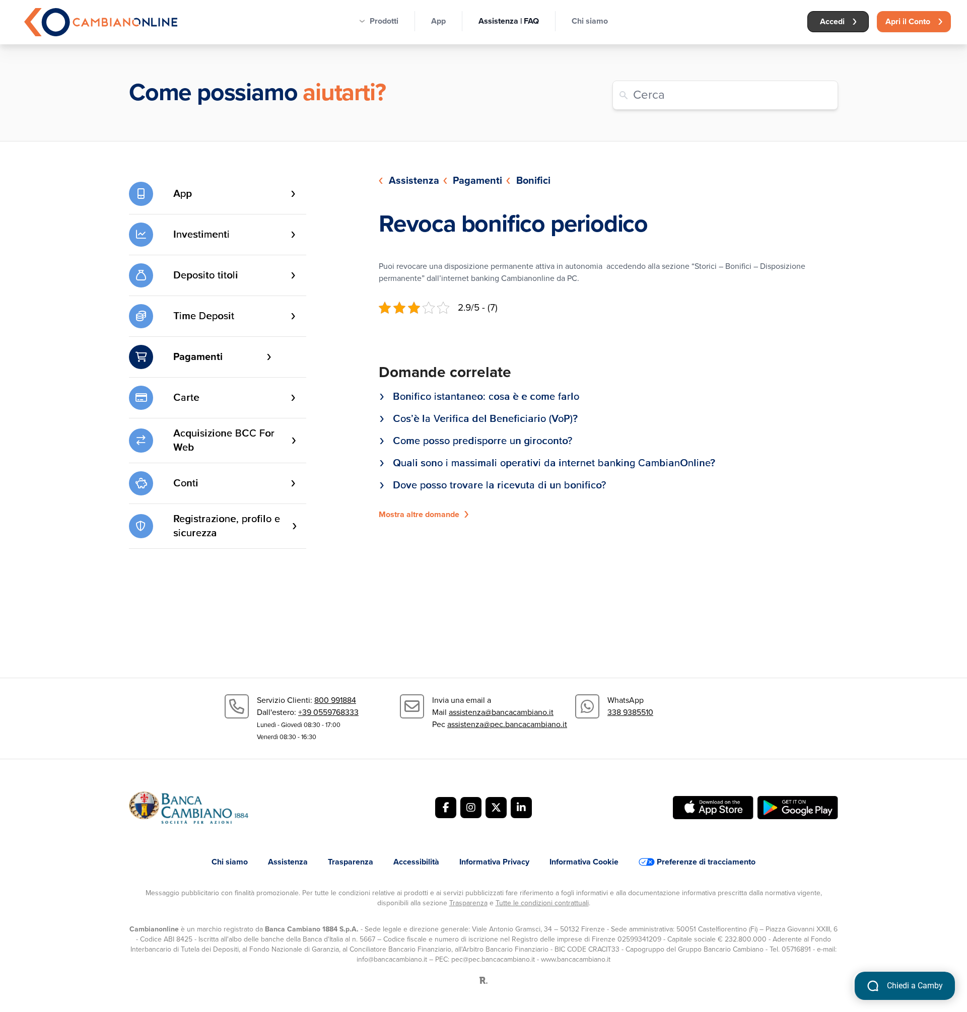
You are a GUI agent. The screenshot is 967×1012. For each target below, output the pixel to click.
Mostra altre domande (419, 515)
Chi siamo (590, 21)
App (438, 21)
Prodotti (384, 21)
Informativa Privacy (494, 862)
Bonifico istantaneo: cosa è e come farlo (486, 397)
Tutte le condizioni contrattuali (542, 903)
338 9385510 (630, 712)
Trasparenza (350, 862)
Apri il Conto (907, 22)
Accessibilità (416, 862)
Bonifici (533, 181)
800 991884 (335, 700)
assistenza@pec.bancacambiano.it (507, 724)
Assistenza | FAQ (508, 21)
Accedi (832, 22)
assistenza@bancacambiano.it (501, 712)
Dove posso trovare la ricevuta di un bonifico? (499, 485)
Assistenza (414, 181)
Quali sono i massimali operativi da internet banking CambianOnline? (554, 463)
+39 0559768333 (328, 712)
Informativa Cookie (583, 862)
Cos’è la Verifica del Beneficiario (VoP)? (485, 419)
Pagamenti (477, 181)
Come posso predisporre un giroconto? (482, 441)
